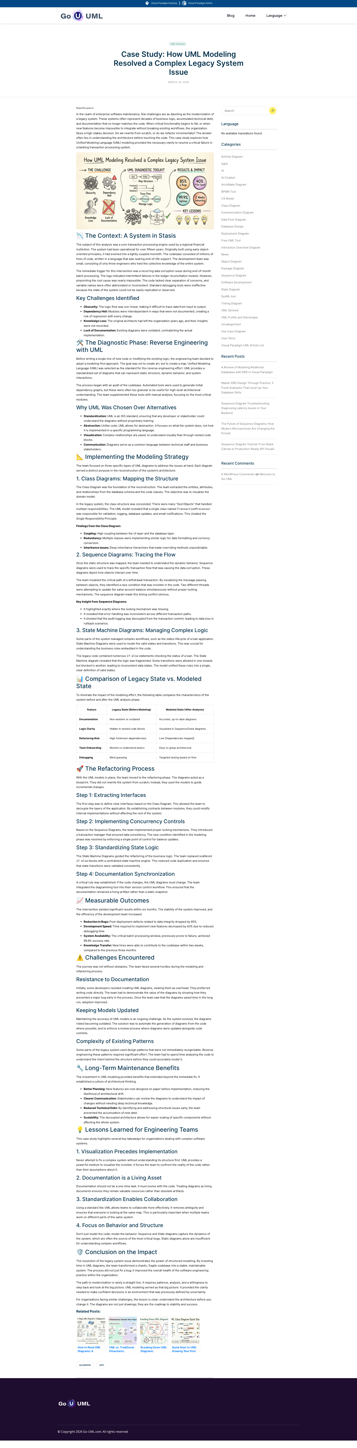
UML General (178, 43)
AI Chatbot (228, 177)
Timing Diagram (231, 303)
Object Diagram (231, 261)
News (225, 254)
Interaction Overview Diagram (240, 247)
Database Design (232, 226)
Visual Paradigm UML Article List (242, 345)
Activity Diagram (232, 156)
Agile (224, 163)
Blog (230, 15)
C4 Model (227, 198)
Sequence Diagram (233, 275)
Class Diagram (230, 205)
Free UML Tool (231, 240)
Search (272, 110)
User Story (228, 338)
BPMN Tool (228, 191)
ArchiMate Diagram (233, 184)
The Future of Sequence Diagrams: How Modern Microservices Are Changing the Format (248, 428)
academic (85, 1364)
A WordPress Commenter (238, 474)
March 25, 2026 (178, 82)
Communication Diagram (237, 212)
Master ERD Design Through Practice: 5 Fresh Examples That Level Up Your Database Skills (247, 387)
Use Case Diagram (233, 331)
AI (222, 170)
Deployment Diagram (235, 233)
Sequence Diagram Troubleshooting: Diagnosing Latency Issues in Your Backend (245, 408)
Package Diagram (232, 268)
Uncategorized (231, 324)
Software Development (236, 282)
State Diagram (230, 289)
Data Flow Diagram (233, 219)
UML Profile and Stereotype (239, 317)
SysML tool (228, 296)
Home (250, 15)
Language (274, 15)
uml (101, 1364)
